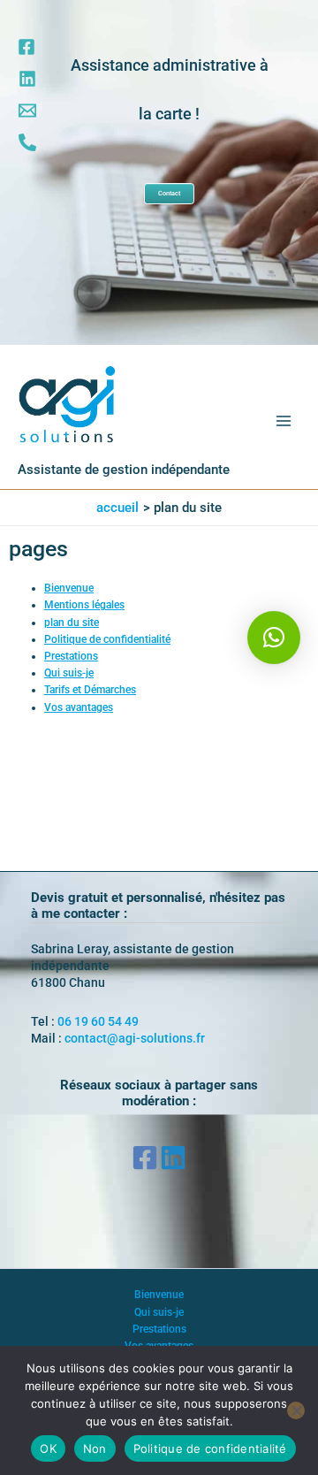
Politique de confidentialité (107, 639)
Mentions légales (84, 605)
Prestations (71, 656)
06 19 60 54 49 (98, 1021)
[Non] (296, 1410)
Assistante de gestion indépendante (124, 470)
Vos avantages (78, 707)
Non (95, 1448)
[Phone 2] (27, 142)
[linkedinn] (27, 79)
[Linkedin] (173, 1157)
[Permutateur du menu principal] (283, 421)
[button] (273, 637)
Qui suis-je (69, 673)
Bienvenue (69, 588)
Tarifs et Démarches (90, 690)
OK (48, 1448)
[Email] (27, 110)
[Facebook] (26, 47)
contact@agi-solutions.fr (134, 1038)
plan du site (71, 622)
